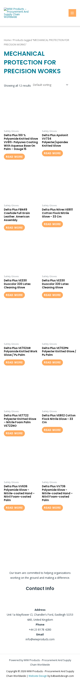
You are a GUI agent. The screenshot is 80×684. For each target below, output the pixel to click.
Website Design (38, 676)
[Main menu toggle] (72, 13)
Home (7, 40)
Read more (14, 156)
